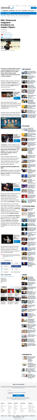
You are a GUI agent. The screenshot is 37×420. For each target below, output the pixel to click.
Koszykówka (8, 13)
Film (14, 410)
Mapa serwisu (32, 415)
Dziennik (2, 17)
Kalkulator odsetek (31, 409)
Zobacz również (15, 98)
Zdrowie (9, 410)
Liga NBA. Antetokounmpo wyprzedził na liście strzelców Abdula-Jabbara (17, 136)
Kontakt (2, 415)
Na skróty (2, 403)
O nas (6, 415)
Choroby (21, 409)
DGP (21, 5)
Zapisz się (18, 395)
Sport (2, 13)
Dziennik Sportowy (27, 15)
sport (5, 17)
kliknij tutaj (24, 399)
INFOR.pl (9, 5)
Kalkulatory (30, 403)
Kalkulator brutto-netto (31, 410)
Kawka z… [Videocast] (19, 15)
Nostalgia (8, 15)
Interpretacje (3, 410)
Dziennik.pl (10, 403)
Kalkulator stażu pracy (31, 407)
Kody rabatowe (16, 406)
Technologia (10, 406)
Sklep (35, 5)
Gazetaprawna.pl (3, 406)
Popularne (12, 287)
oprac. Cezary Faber (4, 29)
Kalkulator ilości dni (31, 406)
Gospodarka (10, 407)
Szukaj (34, 7)
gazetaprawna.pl (30, 5)
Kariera (13, 415)
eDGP (1, 407)
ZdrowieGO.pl (25, 5)
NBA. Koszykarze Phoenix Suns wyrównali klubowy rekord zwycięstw (17, 185)
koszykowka (9, 17)
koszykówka (7, 260)
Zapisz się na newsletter (7, 37)
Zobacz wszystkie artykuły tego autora (7, 276)
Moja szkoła (15, 408)
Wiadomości (10, 408)
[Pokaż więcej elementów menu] (36, 10)
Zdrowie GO (13, 15)
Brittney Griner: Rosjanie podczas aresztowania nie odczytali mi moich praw (4, 280)
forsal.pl (13, 5)
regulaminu (19, 392)
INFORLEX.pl (17, 5)
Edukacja (15, 407)
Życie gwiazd (16, 409)
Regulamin (18, 415)
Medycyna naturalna (23, 408)
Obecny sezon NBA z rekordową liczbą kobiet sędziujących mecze (16, 237)
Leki (20, 407)
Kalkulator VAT (30, 408)
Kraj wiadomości (18, 287)
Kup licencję (11, 256)
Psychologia (22, 410)
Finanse (21, 406)
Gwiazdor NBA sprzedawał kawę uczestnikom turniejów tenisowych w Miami (17, 94)
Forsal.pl (2, 408)
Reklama (9, 415)
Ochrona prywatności (25, 415)
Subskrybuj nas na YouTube (7, 34)
